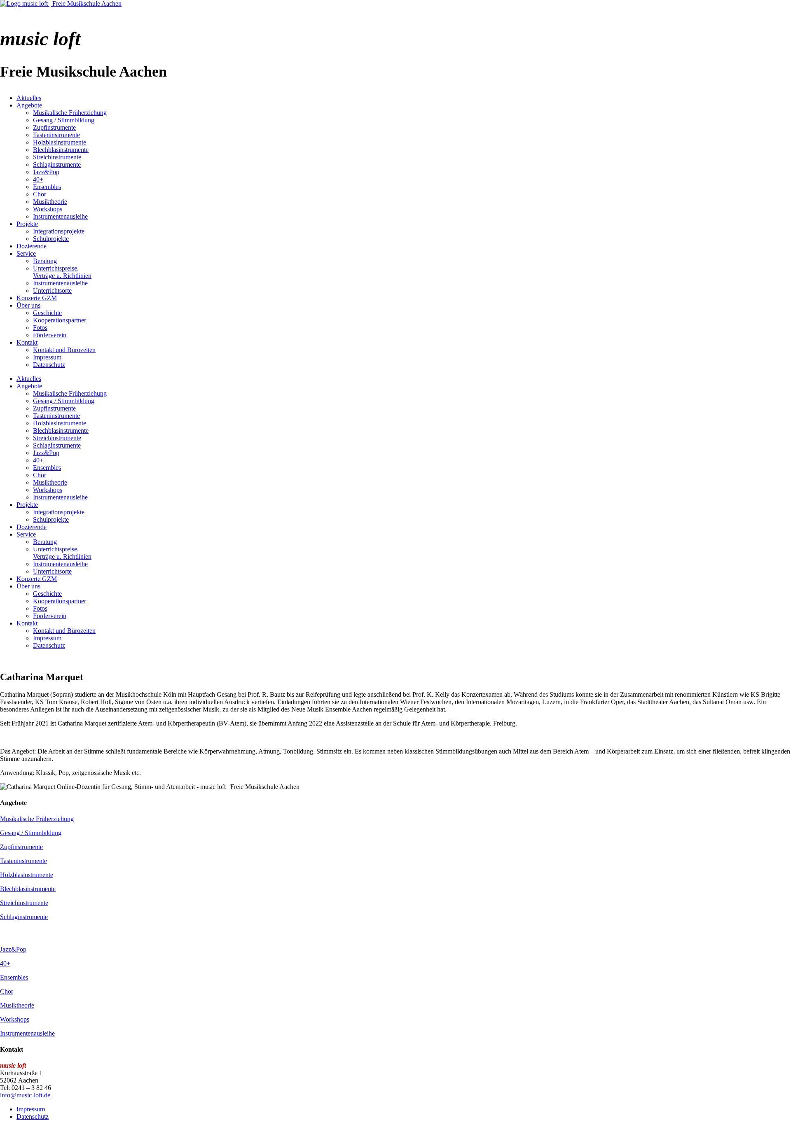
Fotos (40, 327)
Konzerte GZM (36, 297)
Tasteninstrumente (56, 134)
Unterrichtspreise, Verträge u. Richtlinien (62, 272)
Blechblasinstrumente (61, 149)
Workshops (47, 208)
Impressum (47, 357)
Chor (39, 194)
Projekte (27, 223)
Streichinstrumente (57, 157)
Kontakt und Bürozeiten (64, 349)
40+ (38, 179)
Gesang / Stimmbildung (63, 120)
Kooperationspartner (59, 320)
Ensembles (47, 186)
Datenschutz (49, 364)
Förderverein (49, 334)
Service (26, 253)
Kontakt (26, 342)
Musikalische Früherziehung (70, 112)
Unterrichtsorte (52, 290)
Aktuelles (28, 97)
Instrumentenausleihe (60, 216)
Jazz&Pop (46, 171)
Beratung (45, 260)
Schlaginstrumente (57, 164)
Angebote (29, 105)
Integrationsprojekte (58, 231)
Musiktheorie (50, 201)
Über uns (28, 305)
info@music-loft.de (25, 1095)
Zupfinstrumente (54, 127)
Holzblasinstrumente (59, 142)
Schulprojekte (51, 238)
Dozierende (31, 246)
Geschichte (47, 312)
